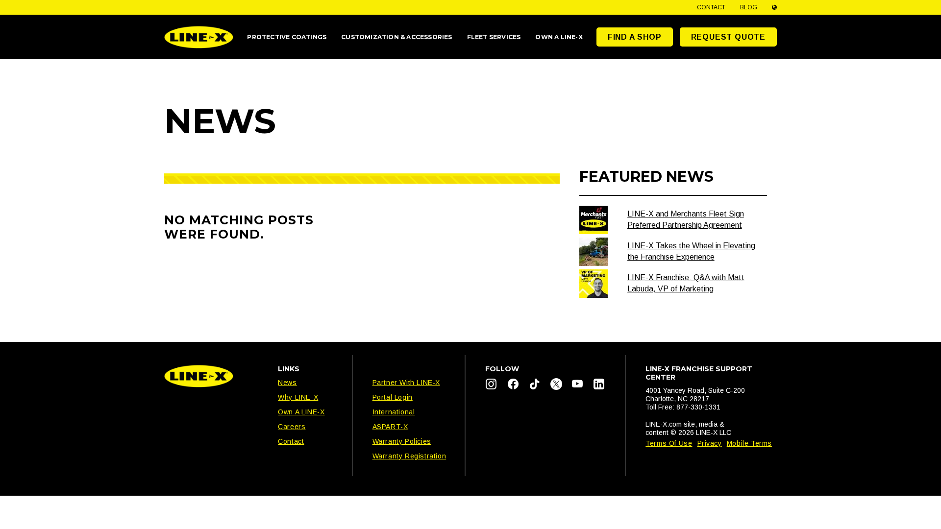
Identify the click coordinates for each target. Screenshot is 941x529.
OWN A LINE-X (558, 37)
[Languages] (774, 7)
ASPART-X (390, 427)
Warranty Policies (401, 441)
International (393, 412)
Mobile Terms (749, 443)
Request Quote (728, 37)
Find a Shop (635, 37)
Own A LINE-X (301, 412)
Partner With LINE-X (406, 382)
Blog (748, 7)
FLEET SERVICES (494, 37)
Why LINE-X (298, 397)
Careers (291, 427)
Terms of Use (668, 443)
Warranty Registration (409, 456)
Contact (711, 7)
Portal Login (392, 397)
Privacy (709, 443)
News (287, 382)
